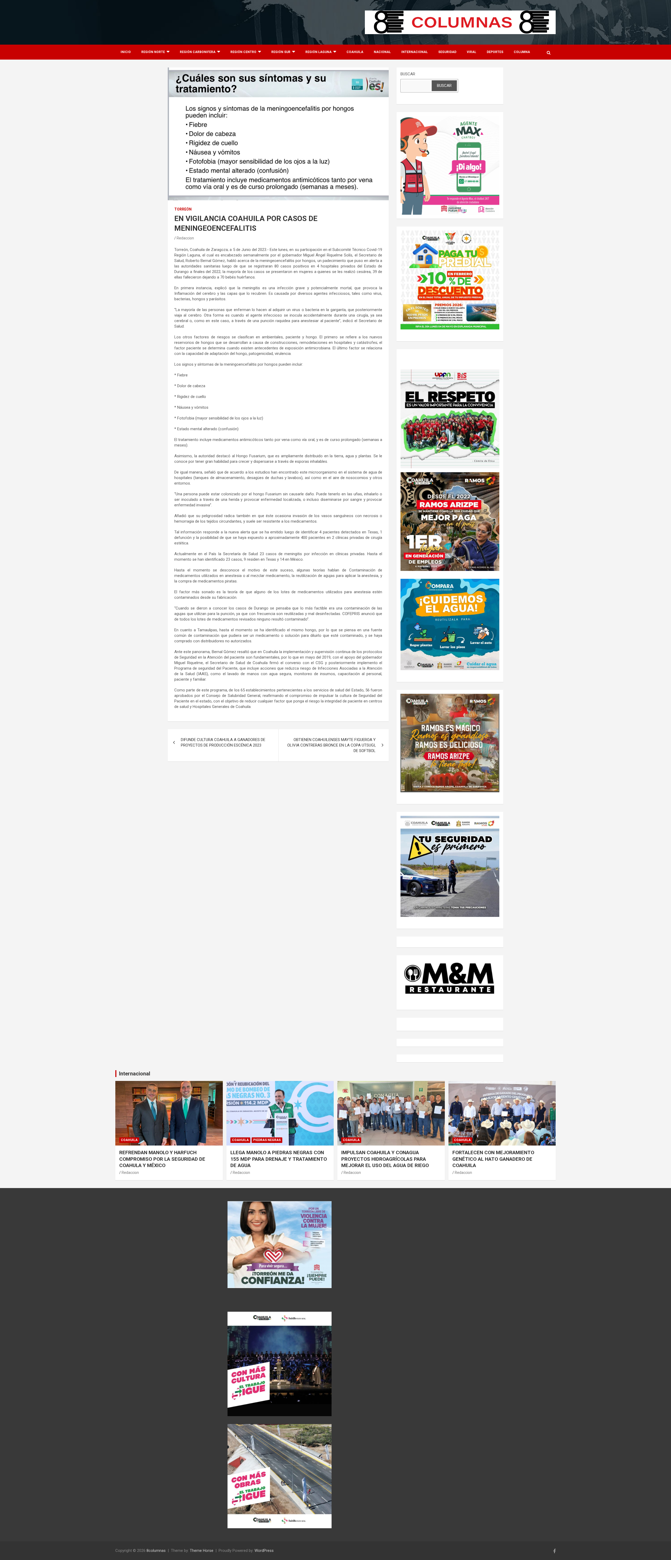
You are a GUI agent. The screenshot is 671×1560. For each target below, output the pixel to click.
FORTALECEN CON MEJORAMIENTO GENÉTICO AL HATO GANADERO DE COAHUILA (493, 1158)
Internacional (414, 52)
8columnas (156, 1550)
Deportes (495, 52)
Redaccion (185, 238)
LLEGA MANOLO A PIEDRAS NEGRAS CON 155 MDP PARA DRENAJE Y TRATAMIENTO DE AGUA (278, 1158)
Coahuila (355, 52)
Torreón (183, 209)
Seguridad (447, 52)
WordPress (264, 1550)
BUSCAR (408, 74)
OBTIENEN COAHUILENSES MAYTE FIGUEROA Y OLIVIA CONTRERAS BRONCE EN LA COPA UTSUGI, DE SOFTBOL (331, 745)
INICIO (126, 52)
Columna (522, 52)
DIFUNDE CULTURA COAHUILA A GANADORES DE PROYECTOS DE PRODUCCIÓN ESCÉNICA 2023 (223, 742)
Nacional (382, 52)
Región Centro (243, 52)
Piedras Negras (267, 1140)
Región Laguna (318, 52)
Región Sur (280, 52)
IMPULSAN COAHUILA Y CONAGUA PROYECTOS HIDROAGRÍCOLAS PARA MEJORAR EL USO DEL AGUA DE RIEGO (385, 1158)
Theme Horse (201, 1550)
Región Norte (153, 52)
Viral (471, 52)
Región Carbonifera (197, 52)
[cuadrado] (450, 118)
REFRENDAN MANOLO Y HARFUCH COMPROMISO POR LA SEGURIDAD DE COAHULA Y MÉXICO (162, 1158)
